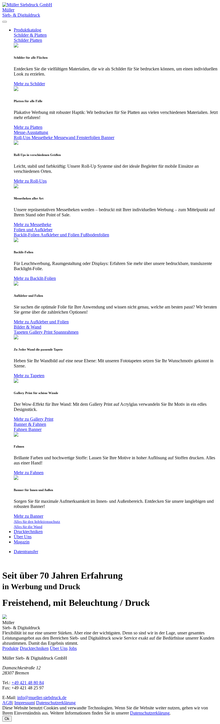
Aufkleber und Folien (60, 234)
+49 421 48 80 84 (27, 682)
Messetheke (43, 137)
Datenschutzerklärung (56, 702)
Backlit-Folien (27, 234)
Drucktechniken (28, 531)
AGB (7, 702)
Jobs (73, 648)
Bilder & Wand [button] (27, 327)
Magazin (22, 541)
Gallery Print (41, 332)
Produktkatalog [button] (27, 29)
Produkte (10, 648)
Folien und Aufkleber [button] (33, 229)
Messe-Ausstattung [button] (31, 132)
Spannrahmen (66, 332)
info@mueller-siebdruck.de (41, 697)
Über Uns (23, 536)
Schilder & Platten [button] (30, 35)
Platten (36, 40)
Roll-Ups (23, 137)
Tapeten (21, 332)
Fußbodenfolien (94, 234)
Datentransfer (26, 551)
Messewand (65, 137)
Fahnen (21, 429)
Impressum (24, 702)
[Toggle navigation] (4, 22)
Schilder (22, 40)
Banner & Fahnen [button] (30, 424)
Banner (107, 137)
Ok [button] (7, 719)
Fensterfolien (88, 137)
